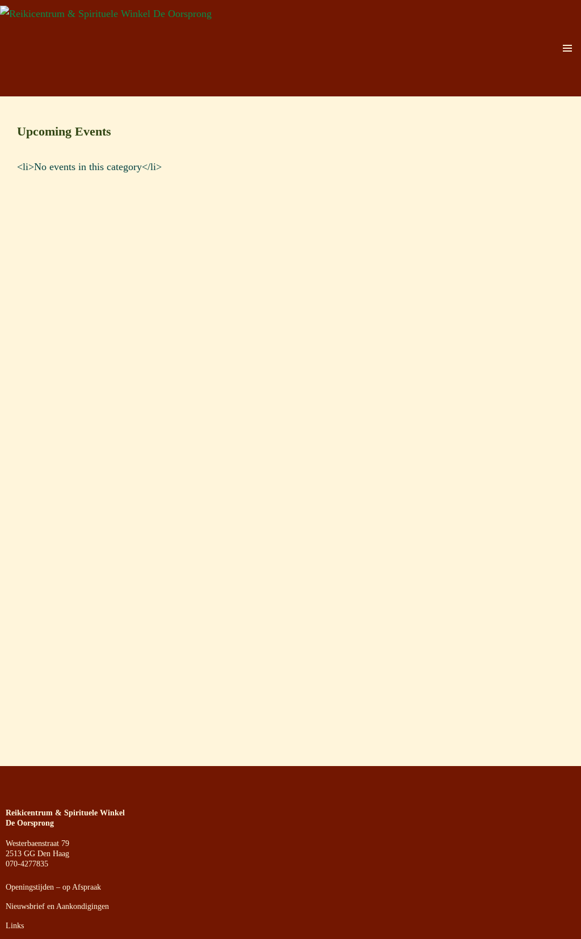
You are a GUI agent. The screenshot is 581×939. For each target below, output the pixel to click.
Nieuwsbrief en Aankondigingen (57, 906)
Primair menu (567, 48)
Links (15, 925)
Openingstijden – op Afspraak (53, 887)
